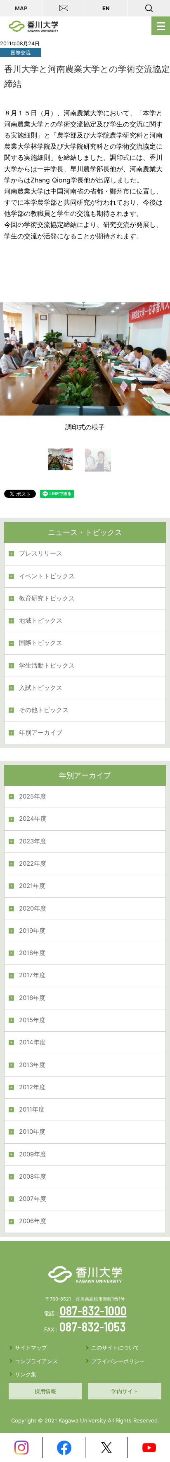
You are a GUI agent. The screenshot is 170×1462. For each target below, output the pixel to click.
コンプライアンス (36, 1361)
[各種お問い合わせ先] (63, 8)
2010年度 (32, 1131)
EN (106, 8)
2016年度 (32, 998)
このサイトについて (115, 1347)
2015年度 (32, 1020)
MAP (21, 8)
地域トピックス (40, 620)
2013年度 (32, 1065)
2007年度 (32, 1199)
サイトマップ (31, 1347)
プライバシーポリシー (118, 1361)
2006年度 (32, 1221)
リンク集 (25, 1374)
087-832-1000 (93, 1310)
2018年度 (32, 953)
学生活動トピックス (47, 665)
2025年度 (32, 796)
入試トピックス (40, 687)
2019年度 (32, 930)
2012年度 (32, 1087)
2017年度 (32, 975)
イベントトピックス (47, 576)
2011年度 (32, 1109)
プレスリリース (40, 553)
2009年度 (32, 1154)
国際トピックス (40, 643)
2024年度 (33, 818)
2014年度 (32, 1042)
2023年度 (32, 841)
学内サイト (124, 1391)
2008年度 (32, 1176)
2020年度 (32, 908)
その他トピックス (43, 710)
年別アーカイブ (40, 732)
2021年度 (32, 886)
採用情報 (45, 1391)
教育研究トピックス (47, 598)
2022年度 (32, 863)
